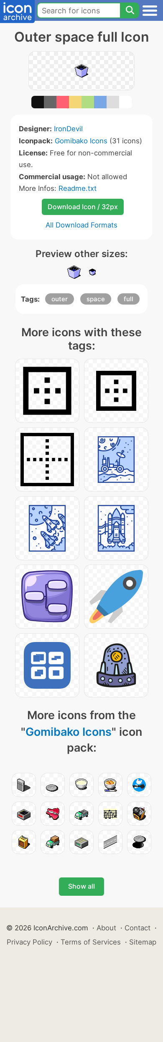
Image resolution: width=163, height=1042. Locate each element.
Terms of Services (91, 942)
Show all (81, 886)
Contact (137, 928)
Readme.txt (78, 188)
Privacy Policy (29, 942)
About (106, 928)
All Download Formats (81, 225)
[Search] (129, 10)
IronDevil (68, 129)
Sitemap (142, 942)
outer (59, 299)
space (96, 299)
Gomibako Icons (81, 141)
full (128, 299)
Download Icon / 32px (83, 206)
